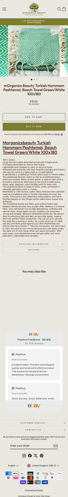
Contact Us (33, 430)
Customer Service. (33, 423)
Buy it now (34, 126)
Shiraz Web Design (43, 496)
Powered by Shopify (34, 490)
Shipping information (34, 244)
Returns (34, 250)
